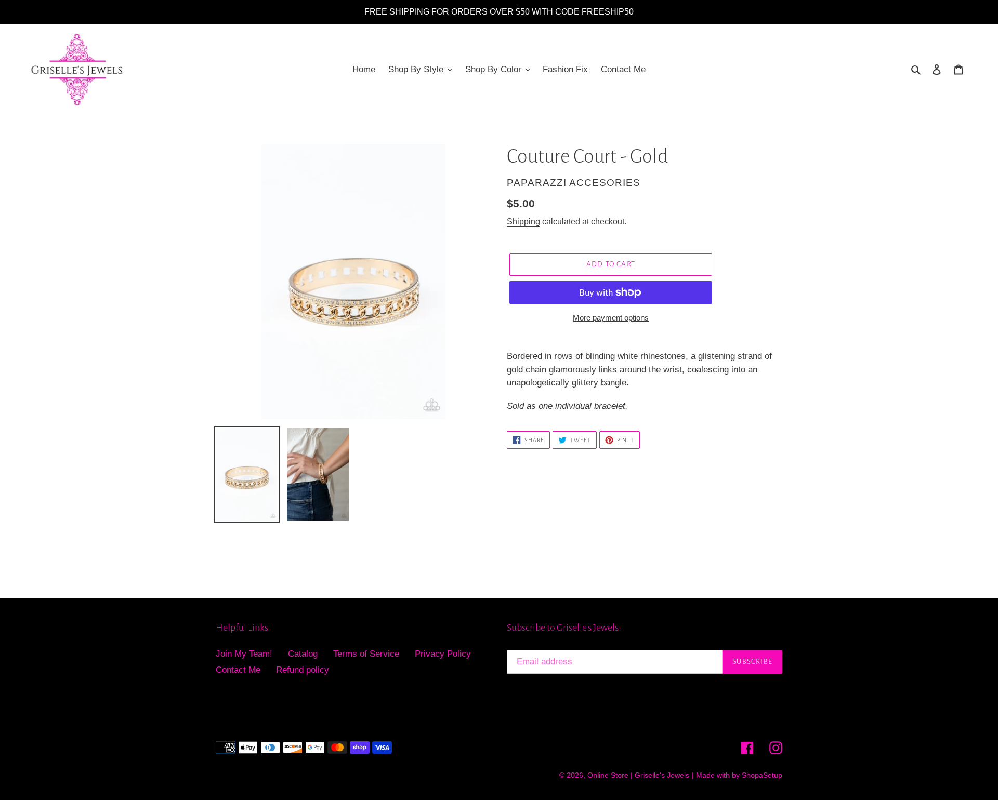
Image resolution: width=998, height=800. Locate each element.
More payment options (611, 317)
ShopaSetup (762, 775)
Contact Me (238, 670)
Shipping (523, 221)
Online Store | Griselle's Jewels (638, 775)
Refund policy (302, 670)
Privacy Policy (443, 654)
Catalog (303, 654)
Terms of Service (366, 654)
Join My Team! (244, 654)
